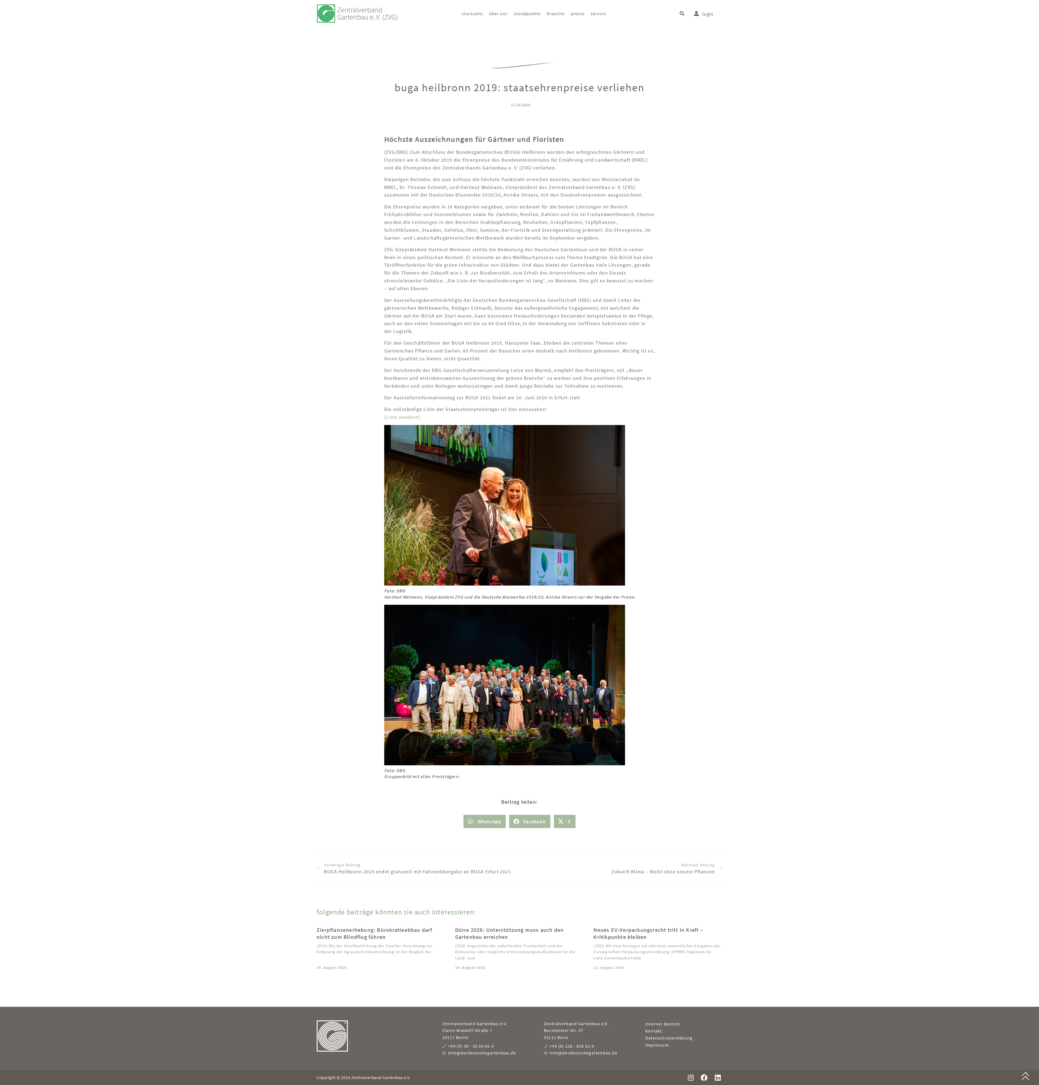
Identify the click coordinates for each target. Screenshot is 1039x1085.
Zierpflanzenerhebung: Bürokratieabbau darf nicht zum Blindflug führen (374, 933)
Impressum (657, 1045)
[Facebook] (704, 1077)
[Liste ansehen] (402, 417)
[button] (682, 13)
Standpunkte (527, 13)
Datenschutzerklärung (668, 1038)
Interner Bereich (662, 1024)
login (707, 14)
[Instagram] (690, 1077)
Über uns (498, 13)
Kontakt (653, 1031)
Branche (555, 13)
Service (598, 13)
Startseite (472, 13)
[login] (696, 13)
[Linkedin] (717, 1077)
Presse (577, 13)
